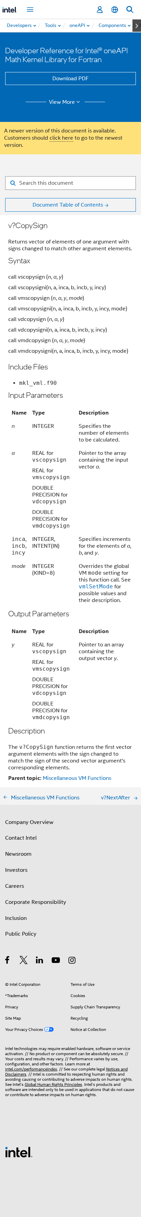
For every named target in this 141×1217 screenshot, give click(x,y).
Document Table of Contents (68, 204)
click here (61, 138)
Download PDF (70, 78)
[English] (115, 9)
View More (62, 102)
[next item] (136, 25)
